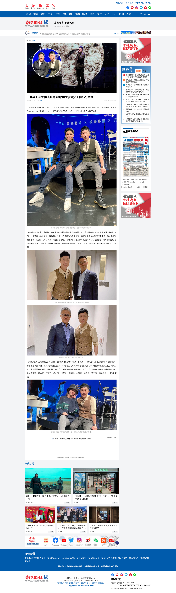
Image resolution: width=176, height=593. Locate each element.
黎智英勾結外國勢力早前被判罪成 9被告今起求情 (137, 96)
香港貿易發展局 (53, 558)
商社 (99, 14)
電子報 (148, 3)
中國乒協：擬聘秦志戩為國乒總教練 (137, 110)
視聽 (57, 14)
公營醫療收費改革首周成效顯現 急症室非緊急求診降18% (137, 120)
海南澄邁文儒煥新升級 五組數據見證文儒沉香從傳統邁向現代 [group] (79, 33)
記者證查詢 (113, 566)
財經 (43, 14)
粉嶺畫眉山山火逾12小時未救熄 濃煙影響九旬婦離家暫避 (137, 91)
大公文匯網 (122, 558)
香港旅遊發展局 (68, 558)
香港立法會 (81, 558)
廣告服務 (129, 3)
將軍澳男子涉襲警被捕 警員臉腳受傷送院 (137, 86)
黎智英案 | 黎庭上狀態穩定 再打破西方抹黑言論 (137, 81)
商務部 (42, 558)
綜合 (84, 14)
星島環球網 (133, 558)
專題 (128, 14)
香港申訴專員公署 (108, 558)
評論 (77, 14)
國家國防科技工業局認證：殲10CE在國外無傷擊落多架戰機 (137, 76)
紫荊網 (27, 561)
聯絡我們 (70, 566)
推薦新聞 (29, 463)
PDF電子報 (139, 3)
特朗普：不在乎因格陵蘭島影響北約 (137, 115)
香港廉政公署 (93, 558)
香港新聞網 (145, 558)
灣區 (92, 14)
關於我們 (61, 566)
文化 (106, 14)
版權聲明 (78, 566)
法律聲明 (87, 566)
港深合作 (68, 14)
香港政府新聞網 (31, 558)
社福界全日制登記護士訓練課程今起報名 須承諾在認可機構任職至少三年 (137, 105)
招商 (121, 14)
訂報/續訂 (120, 3)
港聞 (35, 14)
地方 (114, 14)
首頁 (28, 14)
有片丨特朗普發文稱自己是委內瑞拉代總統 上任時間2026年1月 (137, 100)
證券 (50, 14)
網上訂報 (104, 566)
